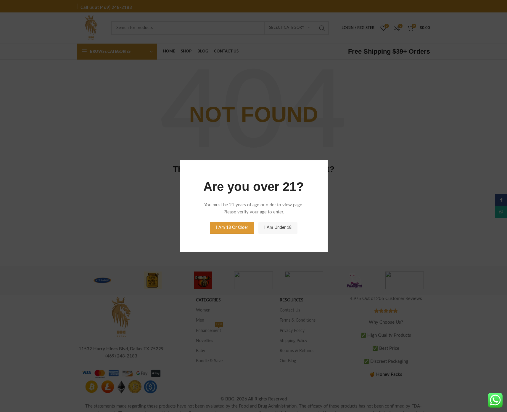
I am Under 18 (277, 228)
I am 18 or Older (232, 228)
